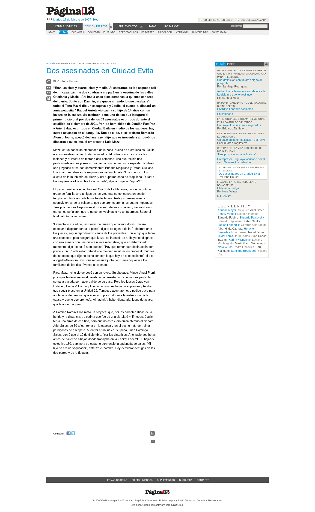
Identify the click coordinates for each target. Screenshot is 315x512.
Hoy (95, 19)
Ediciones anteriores (217, 20)
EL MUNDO (109, 32)
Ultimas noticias (116, 480)
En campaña (225, 114)
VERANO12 (182, 32)
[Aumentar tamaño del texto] (48, 88)
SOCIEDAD (94, 32)
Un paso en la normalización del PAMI (241, 139)
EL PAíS (63, 32)
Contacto (203, 480)
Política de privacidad (171, 500)
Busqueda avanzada (252, 20)
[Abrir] (111, 26)
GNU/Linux (177, 504)
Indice (52, 32)
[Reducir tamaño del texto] (48, 93)
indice (230, 64)
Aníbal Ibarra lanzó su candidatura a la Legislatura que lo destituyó (241, 93)
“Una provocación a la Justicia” (236, 154)
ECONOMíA (77, 32)
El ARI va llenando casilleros (235, 109)
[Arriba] (153, 442)
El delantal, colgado (229, 188)
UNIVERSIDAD (200, 32)
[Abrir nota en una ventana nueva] (48, 82)
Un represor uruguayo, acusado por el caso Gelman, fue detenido (241, 161)
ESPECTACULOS (128, 32)
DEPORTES (147, 32)
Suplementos (166, 480)
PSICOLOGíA (165, 32)
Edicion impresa (142, 480)
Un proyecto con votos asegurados (239, 125)
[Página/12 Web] (70, 16)
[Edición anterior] (47, 19)
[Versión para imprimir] (48, 100)
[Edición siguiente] (52, 19)
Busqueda (185, 480)
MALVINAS (224, 196)
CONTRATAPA (219, 32)
